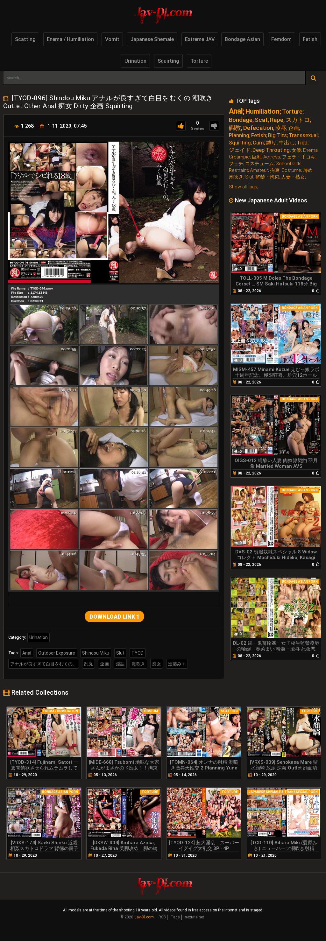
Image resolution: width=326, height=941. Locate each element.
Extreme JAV (200, 39)
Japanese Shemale (152, 39)
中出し (287, 142)
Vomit (112, 39)
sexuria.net (194, 917)
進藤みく (177, 663)
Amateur (259, 170)
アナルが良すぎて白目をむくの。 (43, 663)
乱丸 (88, 663)
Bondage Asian (242, 39)
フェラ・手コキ (298, 157)
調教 (235, 128)
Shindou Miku (95, 653)
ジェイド (240, 150)
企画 (104, 663)
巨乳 (256, 157)
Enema (310, 150)
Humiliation (262, 111)
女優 (296, 150)
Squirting (168, 61)
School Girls (288, 163)
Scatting (25, 39)
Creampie (239, 157)
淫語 (120, 663)
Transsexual (303, 135)
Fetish (310, 39)
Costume (291, 170)
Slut (120, 653)
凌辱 (280, 128)
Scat (261, 120)
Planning (239, 135)
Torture (199, 61)
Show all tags (243, 187)
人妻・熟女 (293, 177)
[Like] (181, 126)
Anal (26, 653)
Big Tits (277, 135)
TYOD (137, 653)
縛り (271, 142)
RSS (162, 917)
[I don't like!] (214, 126)
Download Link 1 (114, 616)
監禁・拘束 (267, 177)
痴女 (156, 663)
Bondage (240, 120)
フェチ (236, 163)
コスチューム (259, 163)
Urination (135, 61)
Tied (302, 142)
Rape (276, 120)
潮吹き (138, 663)
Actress (271, 157)
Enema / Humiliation (70, 39)
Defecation (258, 128)
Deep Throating (271, 150)
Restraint (238, 170)
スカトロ (298, 120)
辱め (308, 170)
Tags (175, 917)
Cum (258, 142)
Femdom (281, 39)
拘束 (275, 170)
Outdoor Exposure (56, 653)
